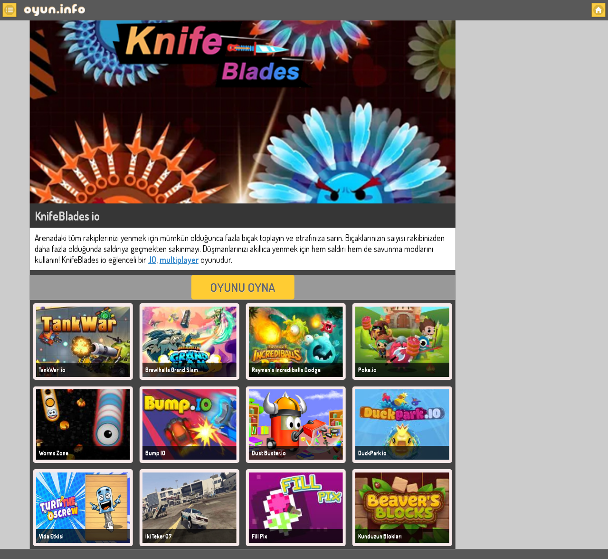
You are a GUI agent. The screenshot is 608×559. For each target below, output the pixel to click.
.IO (152, 259)
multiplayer (179, 259)
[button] (9, 10)
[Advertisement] (528, 166)
